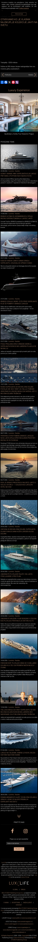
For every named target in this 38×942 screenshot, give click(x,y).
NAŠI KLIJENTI (27, 902)
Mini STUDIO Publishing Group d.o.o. (13, 893)
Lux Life (3, 862)
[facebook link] (12, 831)
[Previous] (1, 111)
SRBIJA (23, 889)
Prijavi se (19, 849)
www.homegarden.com (12, 930)
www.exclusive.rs (26, 924)
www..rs (16, 918)
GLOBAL (15, 889)
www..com (29, 918)
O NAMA (6, 902)
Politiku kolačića (24, 8)
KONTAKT (19, 905)
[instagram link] (25, 831)
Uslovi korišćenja (19, 937)
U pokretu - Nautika (14, 171)
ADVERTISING (16, 902)
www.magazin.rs (25, 921)
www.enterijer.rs (23, 927)
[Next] (36, 111)
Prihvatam (19, 14)
